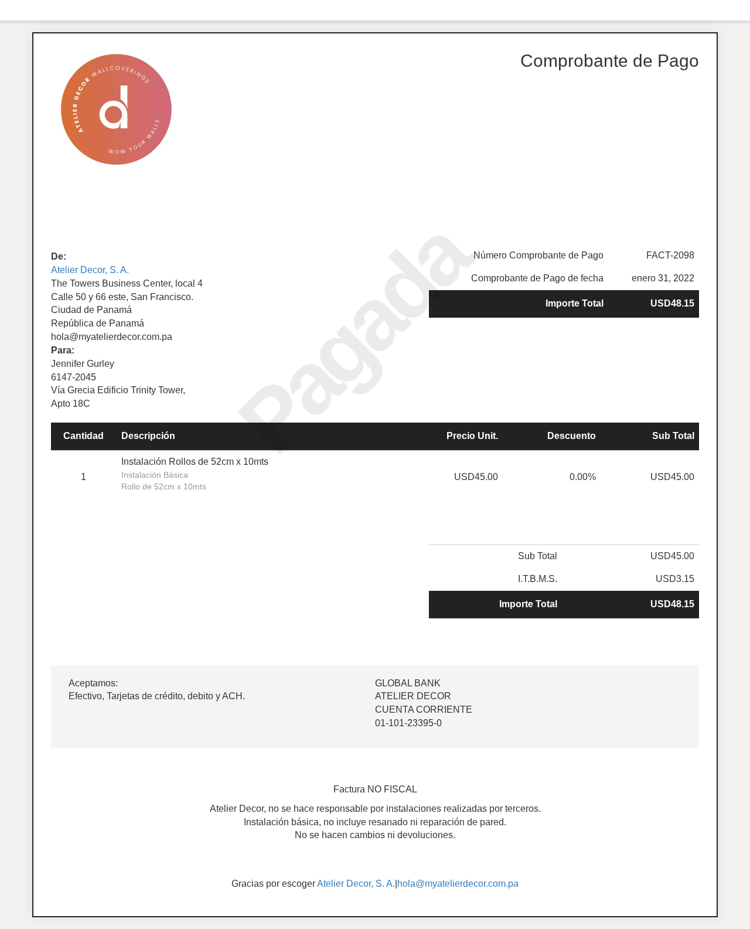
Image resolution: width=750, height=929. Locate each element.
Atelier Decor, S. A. (90, 270)
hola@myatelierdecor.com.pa (458, 884)
